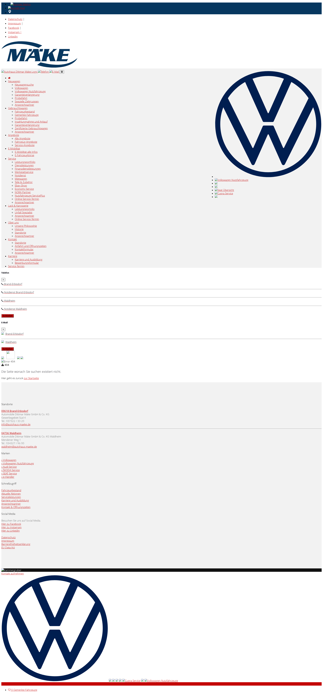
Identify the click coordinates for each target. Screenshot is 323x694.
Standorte (20, 232)
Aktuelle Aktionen (11, 493)
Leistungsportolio (24, 209)
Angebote (13, 135)
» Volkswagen (8, 460)
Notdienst (20, 175)
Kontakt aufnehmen (12, 573)
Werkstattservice (24, 172)
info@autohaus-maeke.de (15, 424)
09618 (5, 411)
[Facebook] (18, 358)
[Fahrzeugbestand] (2, 358)
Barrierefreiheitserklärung (15, 544)
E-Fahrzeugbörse (24, 155)
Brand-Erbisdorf (19, 411)
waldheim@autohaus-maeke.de (19, 446)
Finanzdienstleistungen (28, 168)
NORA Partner (23, 192)
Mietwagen (21, 178)
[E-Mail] (54, 71)
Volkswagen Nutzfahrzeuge (30, 91)
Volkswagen (21, 88)
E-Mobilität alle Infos (26, 151)
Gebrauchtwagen (18, 108)
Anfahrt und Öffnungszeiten (30, 246)
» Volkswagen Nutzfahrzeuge (17, 463)
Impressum (14, 23)
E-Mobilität (14, 148)
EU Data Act (8, 547)
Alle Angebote (22, 138)
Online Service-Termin (27, 199)
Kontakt (12, 239)
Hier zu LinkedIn (10, 530)
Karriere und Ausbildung (28, 259)
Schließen (7, 316)
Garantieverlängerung (27, 94)
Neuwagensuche (24, 84)
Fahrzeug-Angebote (26, 141)
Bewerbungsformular (27, 262)
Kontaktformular (24, 249)
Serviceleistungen (11, 497)
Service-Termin (16, 266)
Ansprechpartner (24, 104)
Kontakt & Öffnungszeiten (15, 507)
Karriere (12, 256)
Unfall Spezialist (23, 212)
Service (12, 158)
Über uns (13, 222)
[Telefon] (43, 71)
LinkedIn (13, 36)
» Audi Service (9, 466)
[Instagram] (22, 358)
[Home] (19, 71)
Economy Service (24, 188)
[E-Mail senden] (17, 8)
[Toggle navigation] (62, 72)
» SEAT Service (9, 473)
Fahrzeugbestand (25, 111)
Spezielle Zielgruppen (27, 101)
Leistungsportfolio (25, 162)
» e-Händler (7, 476)
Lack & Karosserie (18, 205)
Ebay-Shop (21, 185)
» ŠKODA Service (10, 470)
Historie (19, 229)
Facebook (13, 27)
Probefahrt (21, 98)
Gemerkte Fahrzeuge (27, 115)
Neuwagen (14, 81)
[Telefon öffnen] (20, 4)
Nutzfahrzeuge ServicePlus (30, 195)
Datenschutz (15, 19)
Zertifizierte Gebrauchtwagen (31, 128)
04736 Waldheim (11, 433)
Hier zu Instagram (11, 527)
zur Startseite (31, 378)
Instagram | (15, 32)
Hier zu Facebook (11, 524)
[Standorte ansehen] (9, 12)
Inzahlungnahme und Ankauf (31, 121)
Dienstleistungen (24, 165)
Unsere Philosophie (26, 225)
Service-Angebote (24, 145)
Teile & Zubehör (24, 182)
